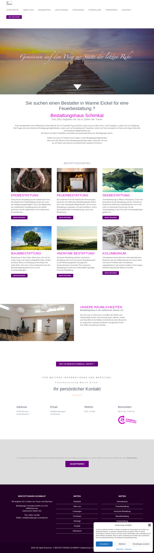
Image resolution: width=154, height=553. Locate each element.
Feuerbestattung (122, 506)
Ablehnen (122, 544)
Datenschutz (120, 549)
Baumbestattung (122, 516)
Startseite (77, 502)
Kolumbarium (122, 502)
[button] (149, 525)
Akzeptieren (104, 544)
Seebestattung (122, 521)
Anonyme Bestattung (122, 511)
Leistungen (77, 511)
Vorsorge (77, 521)
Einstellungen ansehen (141, 544)
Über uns (77, 506)
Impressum (128, 549)
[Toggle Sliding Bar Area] (152, 2)
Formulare (77, 516)
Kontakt (77, 526)
